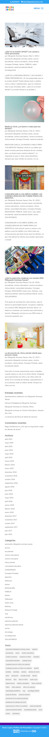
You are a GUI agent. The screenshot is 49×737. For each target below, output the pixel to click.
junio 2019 (9, 450)
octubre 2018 (10, 479)
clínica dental (33, 61)
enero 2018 (9, 512)
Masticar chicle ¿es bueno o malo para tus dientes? (22, 128)
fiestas (7, 595)
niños (7, 687)
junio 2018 (9, 494)
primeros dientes (24, 694)
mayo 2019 (9, 454)
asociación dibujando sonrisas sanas (18, 59)
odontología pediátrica (13, 691)
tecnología (9, 632)
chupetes (36, 657)
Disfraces (8, 581)
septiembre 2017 (11, 527)
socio (40, 710)
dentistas (16, 672)
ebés (7, 676)
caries (17, 653)
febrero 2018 (10, 509)
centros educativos (21, 137)
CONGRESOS (10, 570)
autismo (34, 649)
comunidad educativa (18, 209)
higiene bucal (10, 683)
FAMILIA (28, 64)
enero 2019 (9, 468)
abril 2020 (8, 446)
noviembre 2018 (11, 476)
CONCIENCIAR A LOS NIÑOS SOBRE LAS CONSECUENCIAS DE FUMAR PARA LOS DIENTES (23, 196)
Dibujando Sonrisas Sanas (18, 56)
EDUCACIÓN (10, 212)
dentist (36, 668)
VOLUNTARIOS (11, 217)
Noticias (35, 291)
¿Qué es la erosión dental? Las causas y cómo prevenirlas (22, 53)
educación (14, 676)
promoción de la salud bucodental (17, 698)
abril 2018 (8, 501)
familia (34, 676)
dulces (21, 64)
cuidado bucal (26, 660)
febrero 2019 (10, 465)
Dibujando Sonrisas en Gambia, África (19, 407)
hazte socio (27, 212)
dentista (8, 672)
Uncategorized (10, 70)
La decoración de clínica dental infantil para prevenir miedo (23, 354)
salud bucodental (36, 139)
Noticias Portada (11, 610)
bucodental (9, 61)
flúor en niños (23, 679)
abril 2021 (8, 439)
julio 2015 (8, 534)
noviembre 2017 (11, 520)
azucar (35, 59)
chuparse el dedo (25, 657)
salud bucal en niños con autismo (16, 706)
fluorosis (8, 679)
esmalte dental (25, 676)
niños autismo (16, 687)
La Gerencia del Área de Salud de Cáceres (21, 417)
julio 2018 (8, 490)
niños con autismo (29, 687)
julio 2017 (8, 531)
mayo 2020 (9, 443)
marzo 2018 (9, 505)
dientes (24, 672)
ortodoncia (9, 617)
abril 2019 (8, 457)
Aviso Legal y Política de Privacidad (16, 728)
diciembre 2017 (11, 516)
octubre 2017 (10, 523)
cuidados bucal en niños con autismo (18, 664)
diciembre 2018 (11, 472)
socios (35, 214)
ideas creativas (36, 683)
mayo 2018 (9, 498)
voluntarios (16, 713)
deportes (8, 577)
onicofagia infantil (33, 691)
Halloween (9, 599)
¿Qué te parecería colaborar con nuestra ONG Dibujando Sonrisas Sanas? (24, 279)
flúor (15, 679)
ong (34, 212)
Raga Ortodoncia (11, 426)
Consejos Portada (11, 64)
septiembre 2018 (11, 483)
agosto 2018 (9, 487)
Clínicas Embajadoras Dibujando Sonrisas (20, 403)
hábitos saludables (23, 683)
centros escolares (20, 61)
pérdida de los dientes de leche (16, 702)
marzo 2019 (9, 461)
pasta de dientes (11, 694)
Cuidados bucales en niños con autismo (19, 668)
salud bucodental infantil (23, 67)
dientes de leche (34, 672)
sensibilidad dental (30, 710)
